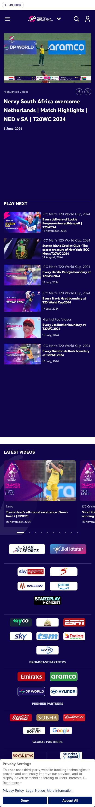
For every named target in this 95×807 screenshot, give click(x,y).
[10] (77, 532)
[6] (53, 532)
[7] (59, 532)
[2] (29, 532)
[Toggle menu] (7, 19)
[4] (41, 532)
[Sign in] (87, 19)
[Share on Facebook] (79, 91)
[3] (35, 532)
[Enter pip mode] (77, 76)
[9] (71, 532)
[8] (65, 532)
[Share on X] (87, 91)
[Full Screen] (85, 76)
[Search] (76, 19)
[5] (47, 532)
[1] (20, 532)
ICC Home (15, 4)
